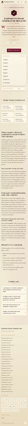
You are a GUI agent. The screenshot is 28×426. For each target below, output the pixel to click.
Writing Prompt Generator (7, 338)
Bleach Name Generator (5, 114)
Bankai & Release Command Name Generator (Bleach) (19, 108)
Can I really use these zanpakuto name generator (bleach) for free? (13, 289)
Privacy (2, 418)
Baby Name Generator (6, 356)
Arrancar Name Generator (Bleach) (6, 107)
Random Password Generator (7, 345)
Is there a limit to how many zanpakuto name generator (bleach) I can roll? (11, 298)
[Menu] (25, 2)
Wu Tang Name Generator (7, 370)
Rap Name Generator (6, 347)
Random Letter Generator (7, 366)
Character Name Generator (7, 384)
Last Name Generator (6, 349)
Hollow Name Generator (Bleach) (19, 114)
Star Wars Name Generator (7, 380)
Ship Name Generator (6, 368)
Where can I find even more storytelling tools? (11, 312)
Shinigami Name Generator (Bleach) (19, 120)
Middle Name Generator (6, 389)
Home (5, 7)
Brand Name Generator (6, 382)
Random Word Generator (6, 340)
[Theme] (18, 2)
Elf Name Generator (5, 375)
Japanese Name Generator (7, 377)
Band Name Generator (6, 373)
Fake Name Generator (6, 354)
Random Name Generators (11, 329)
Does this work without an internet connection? (11, 305)
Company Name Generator (7, 359)
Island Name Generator (6, 387)
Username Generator (5, 342)
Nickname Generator (5, 363)
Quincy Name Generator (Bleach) (6, 120)
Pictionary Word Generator (7, 391)
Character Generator (5, 352)
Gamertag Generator (5, 361)
